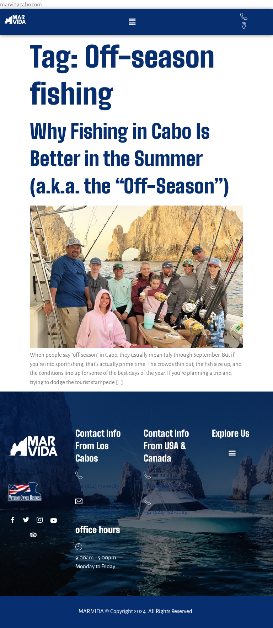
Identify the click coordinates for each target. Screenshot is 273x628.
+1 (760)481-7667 (163, 486)
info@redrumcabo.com (102, 512)
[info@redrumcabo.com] (78, 501)
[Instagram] (41, 520)
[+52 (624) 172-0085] (78, 475)
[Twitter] (27, 520)
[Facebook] (14, 520)
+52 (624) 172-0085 (97, 486)
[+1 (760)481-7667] (147, 475)
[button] (132, 22)
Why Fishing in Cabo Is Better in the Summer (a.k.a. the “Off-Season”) (129, 158)
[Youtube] (54, 520)
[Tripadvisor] (34, 534)
